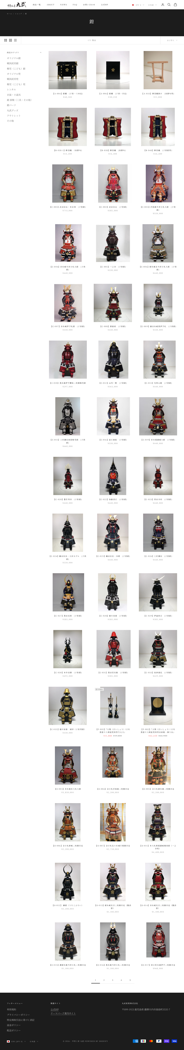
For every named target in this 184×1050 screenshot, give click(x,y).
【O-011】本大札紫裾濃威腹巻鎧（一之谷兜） (158, 847)
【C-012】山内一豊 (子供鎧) (113, 383)
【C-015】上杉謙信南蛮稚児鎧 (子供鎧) (67, 441)
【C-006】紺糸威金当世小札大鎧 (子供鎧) (158, 268)
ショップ (18, 14)
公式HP (104, 4)
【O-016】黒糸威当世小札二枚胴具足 (112, 965)
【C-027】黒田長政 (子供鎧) (67, 615)
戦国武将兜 (12, 79)
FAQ (75, 4)
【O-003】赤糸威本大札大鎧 (67, 789)
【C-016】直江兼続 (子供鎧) (113, 439)
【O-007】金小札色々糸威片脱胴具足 (112, 845)
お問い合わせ (89, 4)
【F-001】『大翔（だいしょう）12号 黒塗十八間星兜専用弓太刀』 (114, 730)
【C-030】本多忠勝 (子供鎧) (67, 672)
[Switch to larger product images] (5, 40)
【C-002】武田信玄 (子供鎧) (113, 207)
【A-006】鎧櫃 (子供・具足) (113, 93)
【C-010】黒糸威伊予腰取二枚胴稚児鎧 (67, 383)
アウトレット (14, 115)
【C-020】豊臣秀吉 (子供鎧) (67, 499)
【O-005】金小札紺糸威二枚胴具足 (158, 789)
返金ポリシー (14, 1025)
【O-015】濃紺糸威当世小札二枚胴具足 (67, 965)
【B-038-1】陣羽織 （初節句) (67, 150)
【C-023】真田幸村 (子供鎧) (158, 499)
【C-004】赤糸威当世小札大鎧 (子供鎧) (68, 268)
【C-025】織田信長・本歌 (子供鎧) (113, 556)
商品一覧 (37, 4)
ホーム (9, 14)
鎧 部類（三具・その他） (20, 99)
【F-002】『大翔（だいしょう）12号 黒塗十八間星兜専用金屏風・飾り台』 (159, 730)
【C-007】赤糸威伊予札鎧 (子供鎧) (67, 326)
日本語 (151, 5)
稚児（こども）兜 (16, 84)
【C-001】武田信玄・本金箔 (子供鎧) (67, 207)
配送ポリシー (14, 1030)
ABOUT (51, 4)
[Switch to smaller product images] (10, 40)
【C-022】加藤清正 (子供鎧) (113, 499)
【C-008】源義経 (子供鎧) (113, 326)
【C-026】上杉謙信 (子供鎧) (158, 556)
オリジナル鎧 (14, 58)
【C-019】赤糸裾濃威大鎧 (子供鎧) (158, 439)
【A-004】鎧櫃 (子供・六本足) (67, 93)
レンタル (11, 89)
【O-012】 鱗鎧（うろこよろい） (68, 905)
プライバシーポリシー (18, 1014)
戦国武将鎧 (12, 63)
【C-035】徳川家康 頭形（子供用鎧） (67, 729)
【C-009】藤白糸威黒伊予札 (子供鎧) (158, 326)
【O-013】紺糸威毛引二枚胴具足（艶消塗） (112, 906)
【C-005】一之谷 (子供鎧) (113, 266)
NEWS (63, 4)
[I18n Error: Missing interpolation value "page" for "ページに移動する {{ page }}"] (130, 980)
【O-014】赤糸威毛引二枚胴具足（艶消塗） (158, 906)
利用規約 (11, 1009)
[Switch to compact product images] (15, 40)
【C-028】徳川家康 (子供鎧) (113, 615)
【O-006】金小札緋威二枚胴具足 (67, 845)
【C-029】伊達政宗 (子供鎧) (158, 615)
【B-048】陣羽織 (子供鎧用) (158, 150)
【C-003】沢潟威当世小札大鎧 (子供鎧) (158, 208)
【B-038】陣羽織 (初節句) (113, 150)
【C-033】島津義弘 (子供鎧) (158, 672)
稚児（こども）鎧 (16, 68)
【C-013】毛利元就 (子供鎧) (158, 383)
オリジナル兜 (14, 73)
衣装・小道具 (14, 94)
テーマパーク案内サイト (63, 1013)
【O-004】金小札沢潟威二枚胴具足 (112, 789)
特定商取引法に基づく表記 (20, 1020)
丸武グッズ (12, 110)
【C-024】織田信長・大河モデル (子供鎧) (67, 557)
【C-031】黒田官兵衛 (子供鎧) (113, 672)
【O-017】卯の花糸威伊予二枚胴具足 (158, 965)
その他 (10, 120)
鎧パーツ (11, 105)
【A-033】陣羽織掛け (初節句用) (158, 93)
